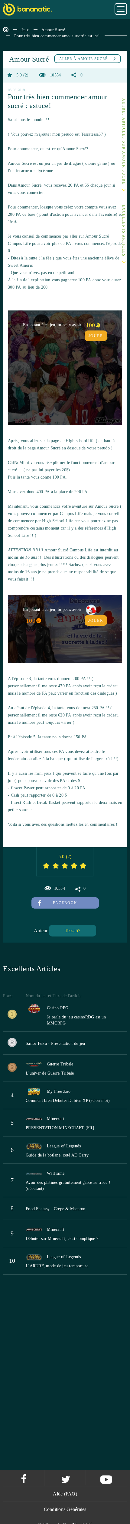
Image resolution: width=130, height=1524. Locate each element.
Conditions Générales (65, 1509)
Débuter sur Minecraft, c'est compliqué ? (62, 1238)
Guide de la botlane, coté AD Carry (57, 1155)
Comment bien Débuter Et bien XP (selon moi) (68, 1100)
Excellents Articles (124, 231)
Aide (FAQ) (65, 1493)
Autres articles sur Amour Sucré (124, 141)
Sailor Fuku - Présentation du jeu (55, 1043)
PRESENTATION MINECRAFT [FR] (60, 1128)
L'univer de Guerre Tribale (50, 1073)
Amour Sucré (53, 30)
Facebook (65, 903)
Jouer (95, 336)
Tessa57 (73, 930)
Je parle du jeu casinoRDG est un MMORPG (76, 1020)
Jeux (25, 30)
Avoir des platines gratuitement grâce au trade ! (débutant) (68, 1185)
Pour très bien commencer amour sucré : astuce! (57, 36)
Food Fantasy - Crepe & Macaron (56, 1209)
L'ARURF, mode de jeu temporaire (57, 1266)
